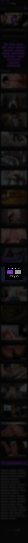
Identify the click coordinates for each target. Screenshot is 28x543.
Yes (10, 272)
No (18, 272)
